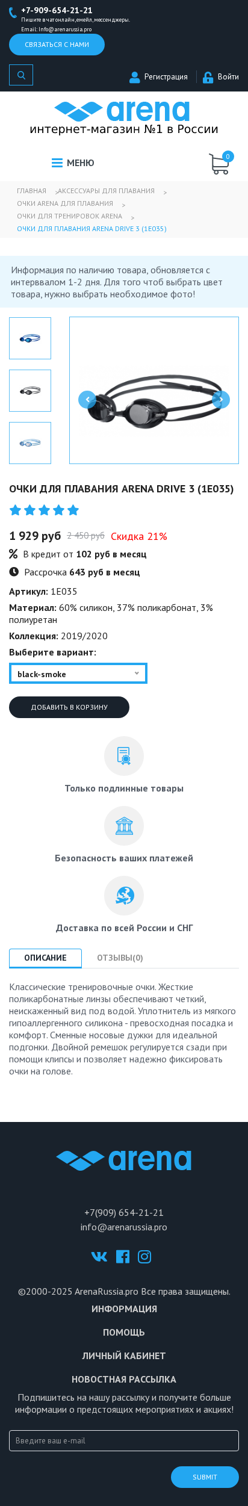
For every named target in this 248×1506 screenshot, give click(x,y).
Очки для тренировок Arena (69, 215)
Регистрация (166, 77)
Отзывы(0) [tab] (120, 957)
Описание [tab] (45, 957)
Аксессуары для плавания (106, 190)
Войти (228, 77)
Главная (31, 190)
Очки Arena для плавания (65, 203)
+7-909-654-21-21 (57, 10)
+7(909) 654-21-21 (124, 1212)
